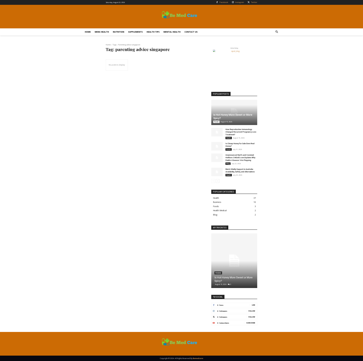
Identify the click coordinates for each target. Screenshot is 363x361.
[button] (276, 31)
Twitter (254, 2)
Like (253, 305)
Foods (216, 122)
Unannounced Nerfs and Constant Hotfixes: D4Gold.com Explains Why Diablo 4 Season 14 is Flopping (240, 157)
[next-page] (217, 181)
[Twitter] (248, 2)
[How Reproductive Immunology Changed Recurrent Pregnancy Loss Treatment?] (217, 132)
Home (108, 45)
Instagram (239, 2)
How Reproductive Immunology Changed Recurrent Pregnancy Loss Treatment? (240, 131)
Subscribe (250, 323)
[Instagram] (233, 2)
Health (228, 138)
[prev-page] (213, 181)
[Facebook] (217, 2)
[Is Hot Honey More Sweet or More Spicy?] (234, 112)
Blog (228, 164)
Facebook (224, 2)
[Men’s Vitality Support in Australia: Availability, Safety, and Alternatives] (217, 172)
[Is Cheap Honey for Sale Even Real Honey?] (217, 146)
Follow (251, 311)
